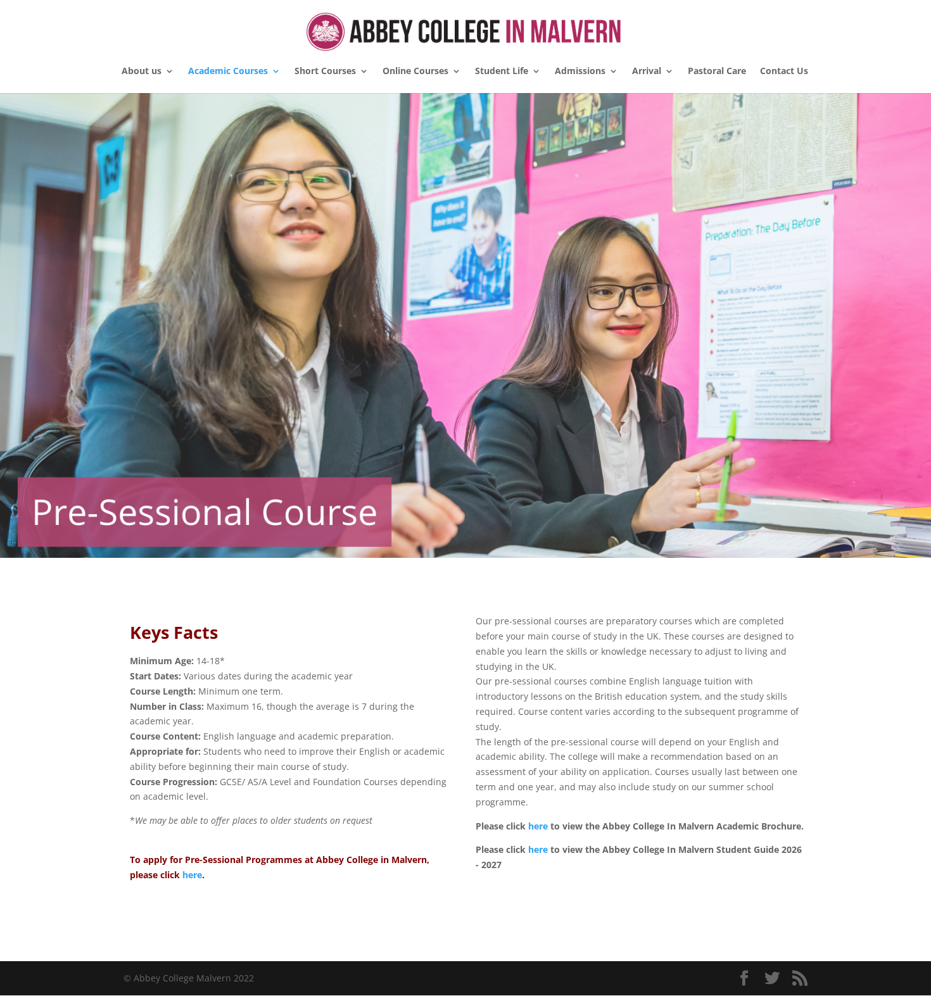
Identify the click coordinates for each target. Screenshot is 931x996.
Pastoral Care (717, 71)
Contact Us (784, 71)
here (192, 875)
